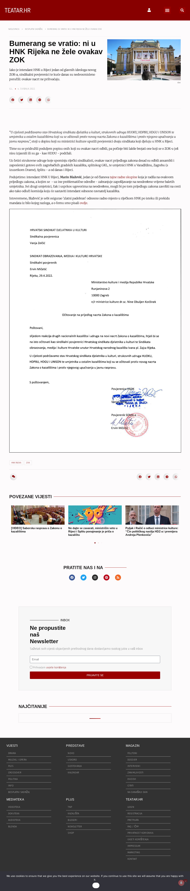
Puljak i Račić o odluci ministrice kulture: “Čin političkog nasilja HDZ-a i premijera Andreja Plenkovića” (151, 531)
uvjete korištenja (56, 667)
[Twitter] (83, 577)
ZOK (28, 463)
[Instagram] (95, 577)
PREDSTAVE (75, 745)
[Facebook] (72, 577)
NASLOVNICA (13, 29)
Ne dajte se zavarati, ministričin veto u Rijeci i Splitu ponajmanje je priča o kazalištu (92, 531)
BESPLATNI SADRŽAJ (33, 29)
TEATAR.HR (17, 10)
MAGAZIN (133, 745)
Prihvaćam (49, 667)
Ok (96, 885)
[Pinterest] (106, 577)
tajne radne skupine (123, 177)
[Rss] (118, 577)
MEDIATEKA (15, 799)
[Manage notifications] (181, 883)
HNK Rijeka (16, 463)
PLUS (70, 799)
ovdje (83, 203)
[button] (167, 10)
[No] (185, 880)
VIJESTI (12, 745)
